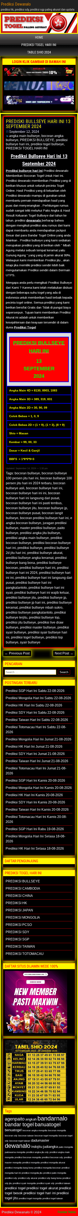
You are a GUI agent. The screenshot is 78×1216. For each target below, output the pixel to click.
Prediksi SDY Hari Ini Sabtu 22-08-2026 (35, 712)
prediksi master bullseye (38, 627)
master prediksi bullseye (38, 528)
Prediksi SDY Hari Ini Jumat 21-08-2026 (35, 754)
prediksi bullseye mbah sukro (40, 607)
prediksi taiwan (62, 1183)
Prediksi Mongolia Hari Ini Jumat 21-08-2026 (38, 739)
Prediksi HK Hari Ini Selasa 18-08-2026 (35, 848)
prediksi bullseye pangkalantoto (29, 612)
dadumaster (40, 1140)
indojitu (36, 1147)
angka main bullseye (24, 136)
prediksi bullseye (29, 548)
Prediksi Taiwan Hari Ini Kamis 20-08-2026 (37, 809)
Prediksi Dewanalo (16, 4)
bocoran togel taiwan (19, 1141)
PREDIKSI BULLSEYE (37, 140)
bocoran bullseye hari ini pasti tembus (34, 503)
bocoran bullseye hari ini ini (26, 493)
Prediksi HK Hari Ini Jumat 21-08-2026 (34, 746)
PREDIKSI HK (16, 903)
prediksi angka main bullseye (27, 538)
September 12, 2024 (24, 131)
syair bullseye (30, 642)
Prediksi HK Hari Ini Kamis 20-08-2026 (34, 795)
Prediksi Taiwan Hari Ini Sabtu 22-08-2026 (37, 720)
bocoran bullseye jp (52, 508)
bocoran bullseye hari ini (44, 488)
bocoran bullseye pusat (23, 513)
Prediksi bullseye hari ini (24, 170)
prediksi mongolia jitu (32, 1173)
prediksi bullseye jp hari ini (25, 602)
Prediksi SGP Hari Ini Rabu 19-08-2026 (35, 829)
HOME (39, 37)
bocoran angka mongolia (34, 1130)
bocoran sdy (11, 1135)
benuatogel (13, 1130)
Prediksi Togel (25, 327)
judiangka (50, 1147)
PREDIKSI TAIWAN (20, 946)
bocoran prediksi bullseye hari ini (44, 518)
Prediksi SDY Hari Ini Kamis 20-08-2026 (35, 802)
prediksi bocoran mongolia (28, 1157)
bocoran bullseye (27, 473)
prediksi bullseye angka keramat (29, 558)
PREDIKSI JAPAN (19, 910)
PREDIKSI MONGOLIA (23, 917)
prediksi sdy (11, 1178)
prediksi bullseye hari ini (37, 567)
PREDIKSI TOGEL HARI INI (38, 45)
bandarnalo (52, 1118)
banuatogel (48, 1124)
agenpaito (15, 1119)
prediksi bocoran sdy (52, 1157)
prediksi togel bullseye (47, 144)
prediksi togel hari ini (40, 1193)
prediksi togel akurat (42, 1188)
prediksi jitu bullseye (21, 622)
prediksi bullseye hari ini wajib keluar (41, 592)
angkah (31, 1119)
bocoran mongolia (57, 1130)
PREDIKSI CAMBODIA (23, 888)
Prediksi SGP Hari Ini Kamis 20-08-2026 (35, 780)
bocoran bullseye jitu (21, 508)
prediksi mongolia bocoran (47, 1167)
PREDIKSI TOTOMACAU (25, 954)
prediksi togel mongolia (30, 1198)
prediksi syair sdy (45, 1183)
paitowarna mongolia (15, 1152)
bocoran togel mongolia (46, 1135)
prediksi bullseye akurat (44, 553)
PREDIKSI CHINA (19, 895)
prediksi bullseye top (44, 617)
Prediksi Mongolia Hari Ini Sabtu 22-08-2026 (38, 698)
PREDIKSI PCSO (19, 925)
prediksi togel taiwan (52, 1198)
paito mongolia (66, 1147)
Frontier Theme (67, 1212)
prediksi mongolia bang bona (19, 1167)
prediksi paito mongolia (54, 1173)
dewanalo (17, 1145)
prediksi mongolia (31, 1162)
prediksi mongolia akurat (53, 1162)
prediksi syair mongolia (24, 1183)
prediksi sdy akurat (27, 1178)
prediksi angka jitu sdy (37, 1152)
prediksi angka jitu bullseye (40, 533)
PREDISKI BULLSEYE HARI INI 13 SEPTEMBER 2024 (38, 124)
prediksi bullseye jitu (21, 597)
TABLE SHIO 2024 (39, 52)
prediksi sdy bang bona (50, 1178)
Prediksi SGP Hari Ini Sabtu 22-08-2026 (35, 691)
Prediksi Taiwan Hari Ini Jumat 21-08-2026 (37, 761)
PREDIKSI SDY (17, 932)
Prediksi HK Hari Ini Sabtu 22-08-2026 (34, 705)
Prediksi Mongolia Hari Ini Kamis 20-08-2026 (39, 788)
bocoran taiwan (26, 1135)
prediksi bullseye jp (52, 597)
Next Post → (64, 653)
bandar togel (19, 1124)
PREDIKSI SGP (17, 939)
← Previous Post (17, 653)
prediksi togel (15, 1188)
